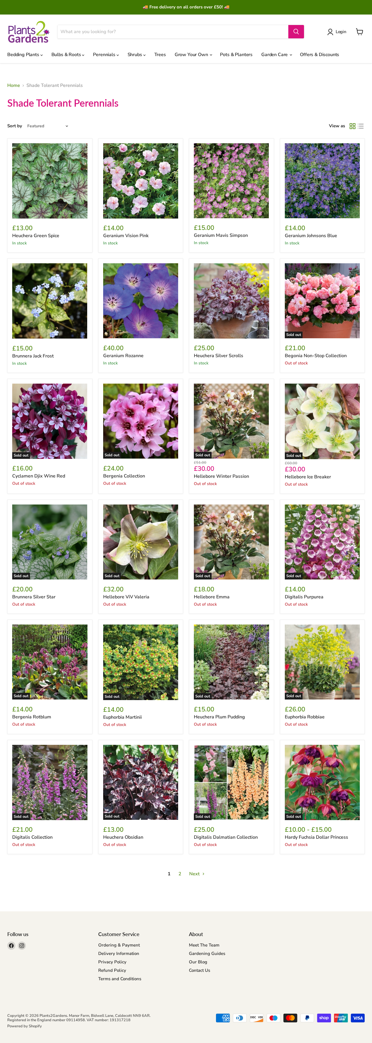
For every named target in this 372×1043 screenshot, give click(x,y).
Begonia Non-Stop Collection (316, 356)
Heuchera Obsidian (123, 837)
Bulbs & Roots (66, 54)
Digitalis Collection (32, 837)
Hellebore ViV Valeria (126, 597)
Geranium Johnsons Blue (311, 235)
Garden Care (275, 54)
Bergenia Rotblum (31, 717)
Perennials (104, 54)
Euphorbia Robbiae (305, 717)
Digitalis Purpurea (304, 597)
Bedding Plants (23, 54)
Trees (160, 54)
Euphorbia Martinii (122, 717)
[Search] (296, 31)
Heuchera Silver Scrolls (218, 356)
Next (195, 874)
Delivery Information (118, 953)
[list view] (361, 126)
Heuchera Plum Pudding (219, 717)
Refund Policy (112, 970)
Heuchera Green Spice (35, 235)
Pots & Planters (236, 54)
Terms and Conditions (119, 979)
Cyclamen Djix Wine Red (38, 476)
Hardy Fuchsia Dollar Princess (316, 837)
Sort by (14, 126)
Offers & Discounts (319, 54)
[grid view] (352, 126)
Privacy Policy (112, 962)
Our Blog (198, 962)
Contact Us (199, 970)
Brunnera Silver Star (34, 597)
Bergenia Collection (124, 476)
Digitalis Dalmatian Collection (226, 837)
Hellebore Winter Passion (221, 476)
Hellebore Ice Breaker (308, 477)
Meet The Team (204, 945)
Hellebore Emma (212, 597)
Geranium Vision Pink (126, 235)
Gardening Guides (207, 953)
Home (13, 85)
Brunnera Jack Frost (33, 356)
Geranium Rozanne (123, 356)
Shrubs (135, 54)
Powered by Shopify (24, 1026)
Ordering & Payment (119, 945)
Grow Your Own (192, 54)
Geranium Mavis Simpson (221, 235)
